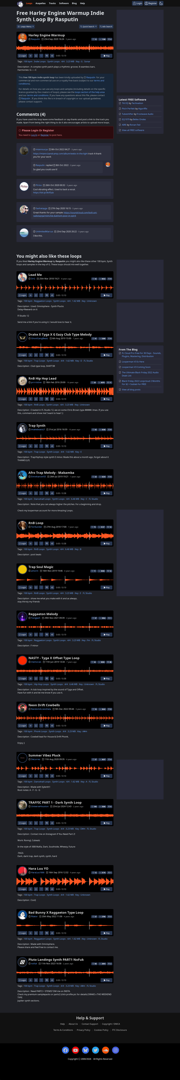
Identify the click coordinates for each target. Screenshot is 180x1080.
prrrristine (36, 382)
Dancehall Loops (42, 498)
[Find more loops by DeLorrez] (30, 776)
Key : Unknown (89, 301)
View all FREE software (133, 130)
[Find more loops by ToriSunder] (30, 543)
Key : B (78, 549)
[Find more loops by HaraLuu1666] (30, 889)
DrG (33, 278)
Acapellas (41, 3)
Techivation (137, 103)
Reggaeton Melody (43, 614)
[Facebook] (65, 1050)
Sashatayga (41, 208)
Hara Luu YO (38, 868)
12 (110, 571)
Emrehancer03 (38, 476)
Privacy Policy (83, 1030)
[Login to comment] (47, 56)
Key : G (79, 61)
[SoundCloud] (105, 1050)
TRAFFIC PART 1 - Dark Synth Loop (55, 802)
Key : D (78, 360)
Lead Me (35, 274)
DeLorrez (35, 759)
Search (107, 26)
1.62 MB (76, 301)
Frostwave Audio (145, 114)
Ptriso (39, 185)
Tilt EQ (125, 103)
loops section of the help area (90, 92)
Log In (34, 135)
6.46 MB (75, 498)
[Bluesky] (85, 1050)
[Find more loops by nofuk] (30, 980)
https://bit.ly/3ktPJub (43, 192)
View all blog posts (131, 389)
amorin (34, 570)
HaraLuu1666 (37, 872)
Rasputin (35, 39)
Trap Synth (36, 425)
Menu (26, 26)
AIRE (124, 124)
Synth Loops (53, 61)
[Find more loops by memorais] (30, 678)
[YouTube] (75, 1050)
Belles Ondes (139, 119)
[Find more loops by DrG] (30, 295)
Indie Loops (40, 61)
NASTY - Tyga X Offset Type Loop (53, 658)
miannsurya (42, 149)
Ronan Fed (135, 124)
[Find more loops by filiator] (30, 933)
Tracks (52, 3)
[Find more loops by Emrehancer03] (30, 493)
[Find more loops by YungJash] (30, 635)
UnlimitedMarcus (44, 231)
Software (64, 3)
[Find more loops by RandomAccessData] (30, 726)
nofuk (34, 963)
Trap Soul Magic (40, 567)
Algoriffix (142, 108)
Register (45, 135)
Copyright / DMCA (111, 1023)
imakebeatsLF (38, 429)
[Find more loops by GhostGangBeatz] (30, 355)
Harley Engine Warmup (46, 35)
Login (23, 55)
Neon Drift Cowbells (44, 705)
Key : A (84, 781)
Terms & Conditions (63, 1030)
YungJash (35, 617)
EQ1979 (126, 119)
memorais (36, 661)
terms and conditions (37, 95)
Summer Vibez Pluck (44, 755)
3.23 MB (70, 61)
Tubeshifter (127, 114)
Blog (74, 3)
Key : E (78, 451)
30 (110, 662)
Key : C (84, 498)
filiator (34, 916)
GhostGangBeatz (39, 338)
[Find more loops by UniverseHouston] (30, 823)
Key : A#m (82, 731)
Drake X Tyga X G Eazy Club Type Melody (60, 334)
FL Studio (88, 360)
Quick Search (89, 26)
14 (110, 527)
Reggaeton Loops (43, 301)
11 (110, 382)
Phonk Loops (40, 731)
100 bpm (28, 61)
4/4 (63, 61)
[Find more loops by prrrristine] (30, 399)
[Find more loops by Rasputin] (30, 56)
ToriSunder (36, 526)
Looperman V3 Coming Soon (136, 367)
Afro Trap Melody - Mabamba (51, 472)
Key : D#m (80, 828)
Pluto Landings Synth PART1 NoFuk (56, 959)
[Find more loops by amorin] (30, 587)
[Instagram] (115, 1050)
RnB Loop (35, 523)
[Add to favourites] (41, 55)
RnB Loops (39, 404)
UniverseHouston (40, 806)
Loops (29, 3)
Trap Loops (39, 360)
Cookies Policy (101, 1030)
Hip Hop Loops (41, 684)
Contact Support (90, 1023)
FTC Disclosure (119, 1030)
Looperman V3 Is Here (133, 361)
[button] (161, 3)
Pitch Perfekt (128, 108)
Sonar (87, 61)
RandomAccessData (41, 709)
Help (82, 3)
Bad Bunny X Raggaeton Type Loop (55, 912)
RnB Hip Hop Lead (42, 378)
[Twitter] (95, 1050)
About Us (73, 1023)
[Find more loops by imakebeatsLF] (30, 446)
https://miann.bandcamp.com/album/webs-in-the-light (60, 153)
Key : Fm (86, 640)
